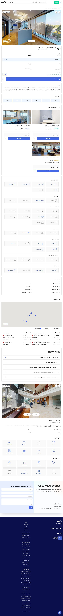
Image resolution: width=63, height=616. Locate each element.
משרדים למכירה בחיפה (26, 609)
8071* (60, 525)
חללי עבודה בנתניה (26, 564)
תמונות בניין (36, 414)
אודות (26, 526)
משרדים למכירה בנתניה (26, 605)
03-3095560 (58, 506)
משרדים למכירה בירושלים (26, 603)
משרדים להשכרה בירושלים (25, 582)
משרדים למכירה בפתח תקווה (26, 598)
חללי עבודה (57, 8)
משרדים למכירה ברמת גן (26, 594)
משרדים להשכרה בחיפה (26, 587)
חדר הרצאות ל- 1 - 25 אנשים (51, 158)
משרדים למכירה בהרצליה (26, 600)
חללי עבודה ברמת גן (26, 553)
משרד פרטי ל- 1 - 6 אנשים (52, 125)
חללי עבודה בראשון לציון (26, 555)
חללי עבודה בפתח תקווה (26, 557)
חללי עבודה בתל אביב (25, 551)
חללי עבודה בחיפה (26, 567)
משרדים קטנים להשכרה (26, 589)
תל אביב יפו (52, 8)
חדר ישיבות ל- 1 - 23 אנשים (22, 125)
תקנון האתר (26, 524)
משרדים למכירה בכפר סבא (26, 607)
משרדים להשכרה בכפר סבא (26, 585)
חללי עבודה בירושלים (25, 562)
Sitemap (26, 528)
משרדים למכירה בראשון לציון (26, 596)
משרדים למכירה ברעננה (26, 602)
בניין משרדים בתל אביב (26, 532)
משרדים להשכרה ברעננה (26, 580)
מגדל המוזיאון (54, 420)
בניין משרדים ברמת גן (26, 533)
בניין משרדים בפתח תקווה (26, 537)
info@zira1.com (57, 504)
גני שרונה (47, 8)
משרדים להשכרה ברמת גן (25, 573)
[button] (24, 320)
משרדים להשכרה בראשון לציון (26, 575)
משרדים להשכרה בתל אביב (26, 571)
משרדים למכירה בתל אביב (25, 593)
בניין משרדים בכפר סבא (26, 546)
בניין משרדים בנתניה (25, 544)
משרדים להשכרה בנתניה (26, 584)
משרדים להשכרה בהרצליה (25, 578)
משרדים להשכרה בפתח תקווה (26, 576)
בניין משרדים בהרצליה (26, 539)
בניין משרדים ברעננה (25, 540)
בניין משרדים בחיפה (26, 548)
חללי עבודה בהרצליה (25, 558)
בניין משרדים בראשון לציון (26, 535)
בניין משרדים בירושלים (26, 542)
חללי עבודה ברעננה (26, 560)
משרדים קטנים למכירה (26, 610)
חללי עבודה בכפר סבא (26, 566)
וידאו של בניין (27, 414)
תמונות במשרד (31, 41)
